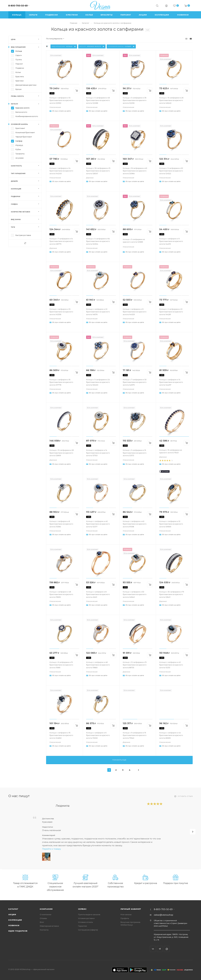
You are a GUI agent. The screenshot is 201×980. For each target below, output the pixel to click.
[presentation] (192, 831)
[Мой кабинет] (166, 6)
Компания (46, 909)
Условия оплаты (85, 922)
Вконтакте (153, 949)
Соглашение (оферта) (88, 930)
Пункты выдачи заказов (89, 914)
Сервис (82, 909)
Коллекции (15, 920)
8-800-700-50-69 (18, 5)
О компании (45, 914)
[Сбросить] (25, 243)
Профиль (124, 918)
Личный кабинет (130, 909)
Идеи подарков (17, 931)
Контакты (44, 930)
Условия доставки (86, 918)
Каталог (13, 909)
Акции (12, 914)
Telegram (160, 949)
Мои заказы (126, 914)
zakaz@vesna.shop (163, 915)
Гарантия (82, 926)
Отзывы (43, 918)
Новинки (13, 925)
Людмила (62, 805)
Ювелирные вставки (49, 926)
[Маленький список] (186, 38)
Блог (42, 922)
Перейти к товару (51, 849)
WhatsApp (167, 949)
